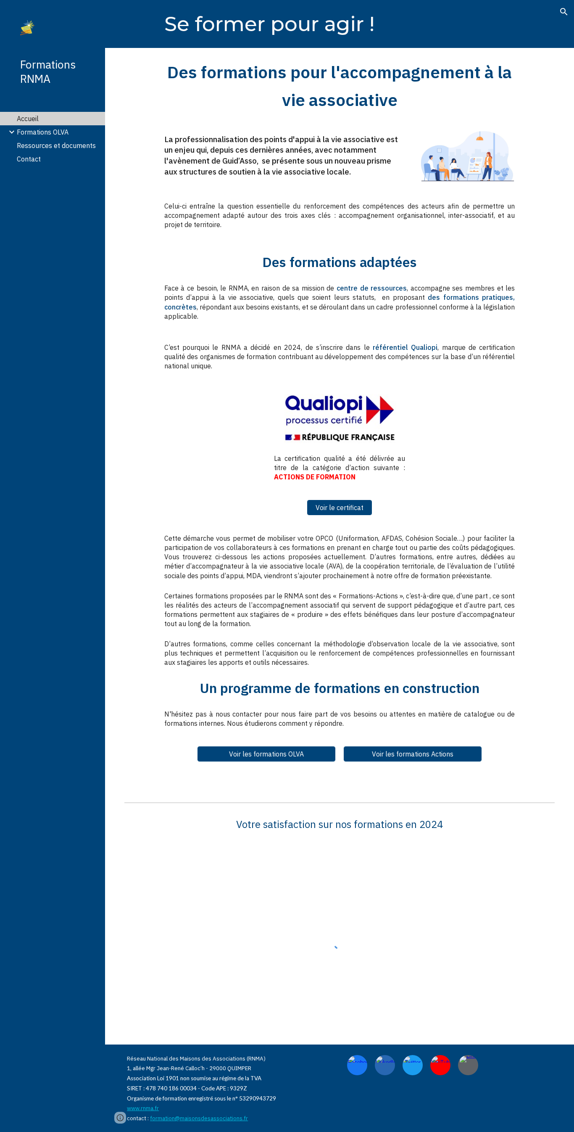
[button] (564, 12)
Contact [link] (29, 159)
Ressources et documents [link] (56, 145)
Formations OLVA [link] (42, 132)
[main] (284, 24)
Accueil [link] (28, 118)
